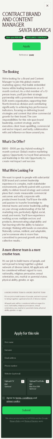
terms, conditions (24, 398)
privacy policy (13, 401)
